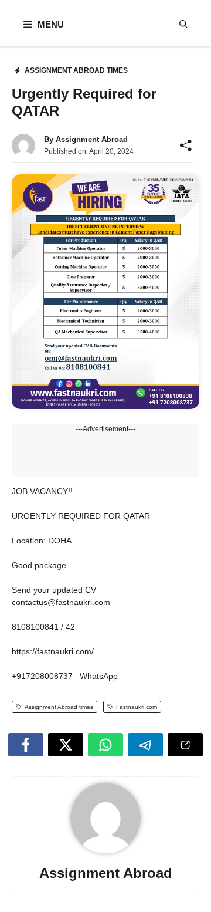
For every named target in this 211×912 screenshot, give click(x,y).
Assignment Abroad (92, 139)
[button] (183, 24)
